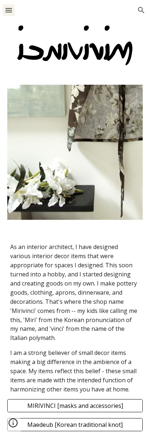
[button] (8, 10)
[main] (75, 318)
